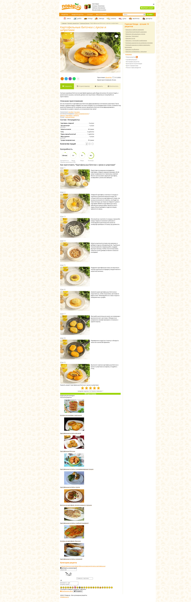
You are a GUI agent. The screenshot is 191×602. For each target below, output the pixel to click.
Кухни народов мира (132, 65)
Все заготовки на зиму (99, 10)
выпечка (136, 18)
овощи (101, 18)
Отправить (78, 591)
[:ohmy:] (61, 588)
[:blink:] (84, 588)
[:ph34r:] (80, 588)
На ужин (77, 112)
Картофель (69, 115)
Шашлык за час (130, 38)
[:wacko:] (103, 588)
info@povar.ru (64, 597)
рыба (79, 18)
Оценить (99, 86)
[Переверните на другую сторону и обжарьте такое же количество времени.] (75, 350)
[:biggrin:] (63, 588)
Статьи (90, 14)
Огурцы (94, 6)
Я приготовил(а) (84, 86)
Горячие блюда (69, 117)
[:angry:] (93, 588)
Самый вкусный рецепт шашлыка (136, 32)
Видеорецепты (77, 14)
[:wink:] (96, 588)
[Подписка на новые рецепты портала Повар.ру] (136, 57)
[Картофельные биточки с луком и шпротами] (90, 52)
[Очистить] (144, 14)
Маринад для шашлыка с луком (135, 34)
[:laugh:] (82, 588)
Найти (150, 14)
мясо (69, 18)
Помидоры (101, 6)
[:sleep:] (87, 588)
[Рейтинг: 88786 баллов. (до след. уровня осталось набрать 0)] (113, 77)
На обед (70, 112)
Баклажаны (101, 8)
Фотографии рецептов (132, 61)
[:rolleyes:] (98, 588)
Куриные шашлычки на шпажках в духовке (139, 43)
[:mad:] (77, 588)
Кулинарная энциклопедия (134, 63)
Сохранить (68, 86)
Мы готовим (101, 14)
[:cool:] (70, 588)
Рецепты (64, 14)
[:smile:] (89, 588)
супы (124, 18)
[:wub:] (75, 587)
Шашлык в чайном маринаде (135, 29)
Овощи (62, 115)
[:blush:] (73, 588)
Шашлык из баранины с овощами (136, 51)
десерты (149, 18)
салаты (113, 18)
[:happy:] (107, 588)
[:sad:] (105, 588)
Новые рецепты (130, 57)
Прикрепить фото (67, 591)
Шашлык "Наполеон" (132, 36)
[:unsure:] (68, 588)
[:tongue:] (91, 588)
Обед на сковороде (85, 566)
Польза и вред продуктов (133, 67)
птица (90, 18)
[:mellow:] (112, 588)
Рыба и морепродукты (82, 114)
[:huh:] (109, 588)
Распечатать (113, 86)
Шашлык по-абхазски (132, 49)
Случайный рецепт (131, 59)
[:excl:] (100, 588)
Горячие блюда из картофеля (69, 566)
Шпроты (76, 115)
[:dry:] (66, 588)
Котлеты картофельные (98, 566)
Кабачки (94, 8)
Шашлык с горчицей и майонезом (136, 40)
